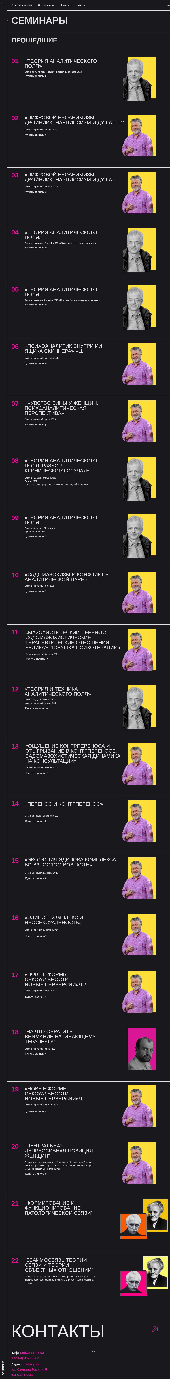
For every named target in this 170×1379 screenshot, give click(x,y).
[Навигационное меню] (3, 4)
